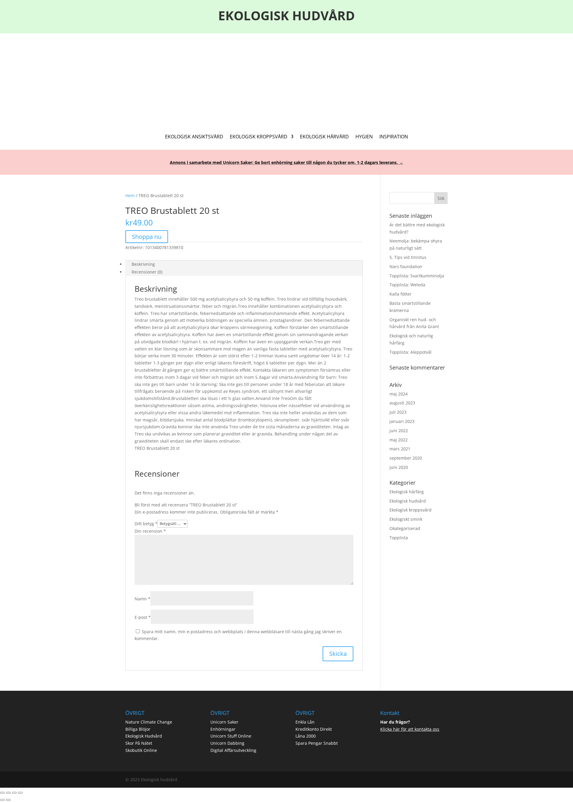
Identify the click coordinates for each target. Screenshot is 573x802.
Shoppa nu (146, 237)
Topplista (398, 537)
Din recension (150, 531)
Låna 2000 (305, 736)
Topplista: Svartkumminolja (416, 276)
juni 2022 (398, 430)
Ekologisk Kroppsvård (258, 137)
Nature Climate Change (148, 722)
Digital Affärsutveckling (233, 750)
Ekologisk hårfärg (406, 492)
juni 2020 (398, 467)
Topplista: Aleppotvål (410, 352)
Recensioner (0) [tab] (147, 272)
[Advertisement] (286, 78)
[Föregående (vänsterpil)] (2, 800)
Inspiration (393, 137)
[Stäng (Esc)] (20, 793)
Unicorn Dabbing (227, 743)
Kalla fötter (400, 294)
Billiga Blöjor (137, 729)
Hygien (364, 137)
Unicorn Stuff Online (230, 736)
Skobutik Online (141, 750)
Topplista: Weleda (407, 285)
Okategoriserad (404, 528)
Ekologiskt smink (405, 519)
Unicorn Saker (224, 722)
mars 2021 (399, 449)
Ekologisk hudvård (407, 501)
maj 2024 (398, 394)
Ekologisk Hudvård (143, 736)
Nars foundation (405, 266)
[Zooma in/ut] (2, 793)
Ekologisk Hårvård (324, 137)
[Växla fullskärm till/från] (8, 793)
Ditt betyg (146, 523)
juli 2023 (397, 412)
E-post (143, 617)
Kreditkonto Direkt (313, 729)
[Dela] (14, 793)
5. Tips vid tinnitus (407, 257)
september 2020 (405, 458)
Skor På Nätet (138, 743)
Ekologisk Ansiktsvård (194, 137)
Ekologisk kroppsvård (410, 510)
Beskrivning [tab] (143, 264)
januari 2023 (402, 421)
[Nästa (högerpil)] (8, 800)
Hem (130, 195)
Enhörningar (222, 729)
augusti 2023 (402, 403)
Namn (142, 599)
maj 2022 (398, 440)
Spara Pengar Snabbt (316, 743)
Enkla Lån (305, 722)
